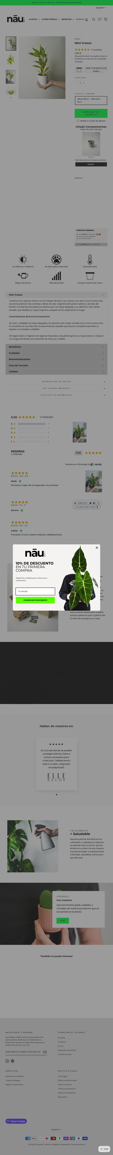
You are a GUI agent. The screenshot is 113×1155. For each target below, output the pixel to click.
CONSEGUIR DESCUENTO (35, 600)
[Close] (97, 547)
